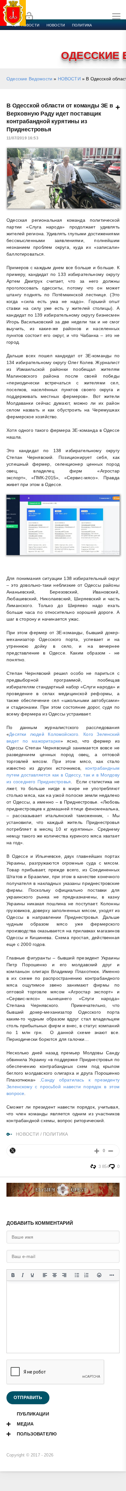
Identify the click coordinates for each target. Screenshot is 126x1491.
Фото (17, 48)
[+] (96, 1150)
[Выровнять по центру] (54, 1275)
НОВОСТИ (69, 78)
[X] (13, 1150)
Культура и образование (36, 41)
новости (56, 25)
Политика (82, 25)
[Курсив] (22, 1275)
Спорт (71, 33)
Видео (104, 41)
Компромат (79, 41)
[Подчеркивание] (32, 1275)
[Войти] (29, 16)
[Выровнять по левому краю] (45, 1275)
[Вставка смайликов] (99, 1275)
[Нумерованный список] (86, 1275)
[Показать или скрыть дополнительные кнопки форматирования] (112, 1275)
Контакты (39, 48)
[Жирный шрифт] (13, 1275)
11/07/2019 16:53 (22, 138)
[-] (110, 1150)
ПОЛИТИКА (55, 1134)
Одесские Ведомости (29, 78)
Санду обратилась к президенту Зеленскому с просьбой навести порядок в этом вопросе (63, 1086)
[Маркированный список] (77, 1275)
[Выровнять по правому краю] (64, 1275)
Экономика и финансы (35, 33)
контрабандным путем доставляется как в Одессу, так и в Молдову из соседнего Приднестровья (63, 775)
